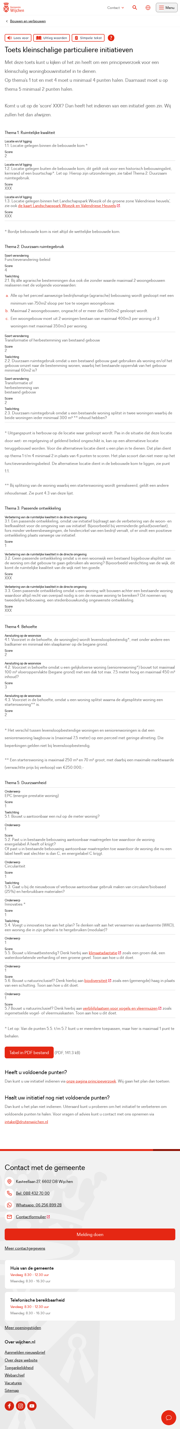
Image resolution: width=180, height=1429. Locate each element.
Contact (113, 7)
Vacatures (13, 1383)
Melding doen (90, 1234)
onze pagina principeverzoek (91, 1081)
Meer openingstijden (23, 1327)
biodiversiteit (98, 980)
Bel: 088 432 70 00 (33, 1193)
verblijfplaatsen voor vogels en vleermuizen (122, 1008)
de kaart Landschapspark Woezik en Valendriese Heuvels (69, 205)
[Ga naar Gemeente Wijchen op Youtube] (32, 1406)
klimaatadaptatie (105, 952)
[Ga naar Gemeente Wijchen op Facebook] (9, 1406)
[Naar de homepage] (13, 7)
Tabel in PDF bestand (29, 1052)
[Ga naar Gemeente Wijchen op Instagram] (20, 1406)
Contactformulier (33, 1216)
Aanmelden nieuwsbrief (25, 1352)
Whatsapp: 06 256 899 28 (39, 1205)
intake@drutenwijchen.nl (26, 1121)
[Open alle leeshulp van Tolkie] (111, 38)
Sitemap (12, 1390)
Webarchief (15, 1375)
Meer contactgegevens (25, 1248)
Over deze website (21, 1360)
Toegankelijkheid (19, 1367)
